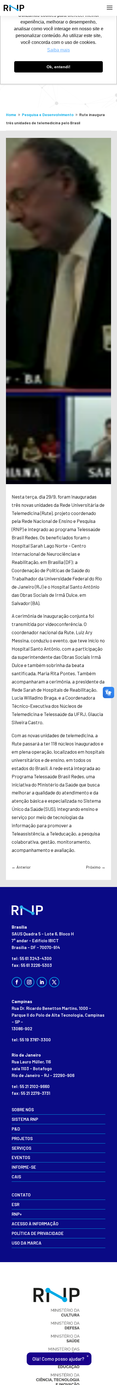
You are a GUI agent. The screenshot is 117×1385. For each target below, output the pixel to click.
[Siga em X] (54, 982)
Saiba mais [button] (58, 50)
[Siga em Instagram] (29, 982)
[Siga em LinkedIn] (42, 982)
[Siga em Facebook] (17, 982)
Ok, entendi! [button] (58, 67)
